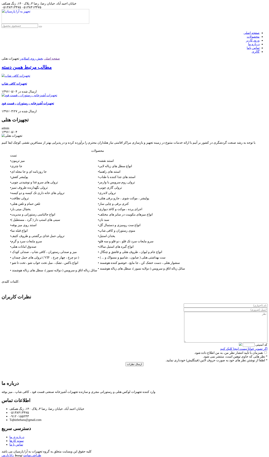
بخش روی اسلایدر (31, 58)
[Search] (40, 26)
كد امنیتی (261, 344)
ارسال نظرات (134, 364)
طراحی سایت (32, 455)
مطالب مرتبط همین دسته (27, 67)
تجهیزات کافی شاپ (14, 83)
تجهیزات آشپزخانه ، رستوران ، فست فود (28, 103)
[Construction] (45, 22)
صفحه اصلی (52, 58)
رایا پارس (8, 455)
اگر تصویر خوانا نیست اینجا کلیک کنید (243, 348)
